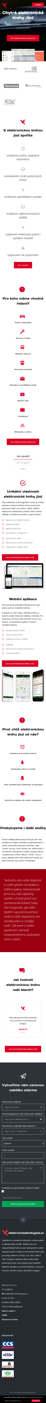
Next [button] (40, 1021)
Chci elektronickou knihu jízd (23, 38)
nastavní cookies (26, 1401)
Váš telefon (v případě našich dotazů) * (19, 1126)
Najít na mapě (8, 1311)
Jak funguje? (23, 462)
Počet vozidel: (8, 1150)
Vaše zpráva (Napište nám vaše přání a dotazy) (22, 1162)
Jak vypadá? (23, 456)
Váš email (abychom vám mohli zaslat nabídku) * (23, 1113)
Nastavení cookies (10, 1319)
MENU (39, 5)
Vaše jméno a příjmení (11, 1101)
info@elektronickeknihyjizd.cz (16, 1294)
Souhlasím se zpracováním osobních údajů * (21, 1188)
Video (23, 468)
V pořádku (36, 1401)
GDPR (4, 1315)
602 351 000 (9, 1298)
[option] (23, 1019)
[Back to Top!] (23, 1220)
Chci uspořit (23, 265)
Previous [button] (5, 1021)
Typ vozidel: (7, 1138)
